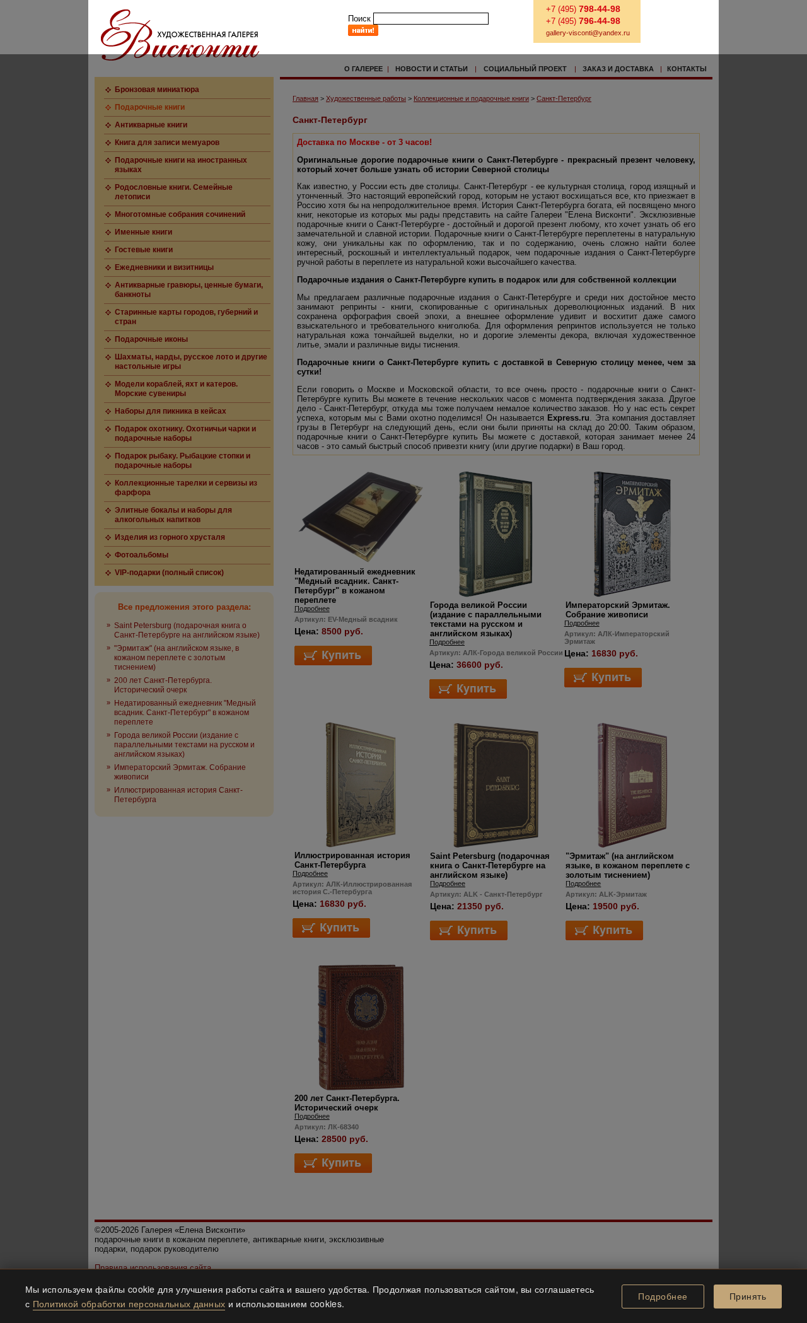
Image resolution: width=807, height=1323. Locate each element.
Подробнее (663, 1296)
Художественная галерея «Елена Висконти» (180, 35)
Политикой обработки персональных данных (129, 1303)
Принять (748, 1296)
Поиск (359, 18)
